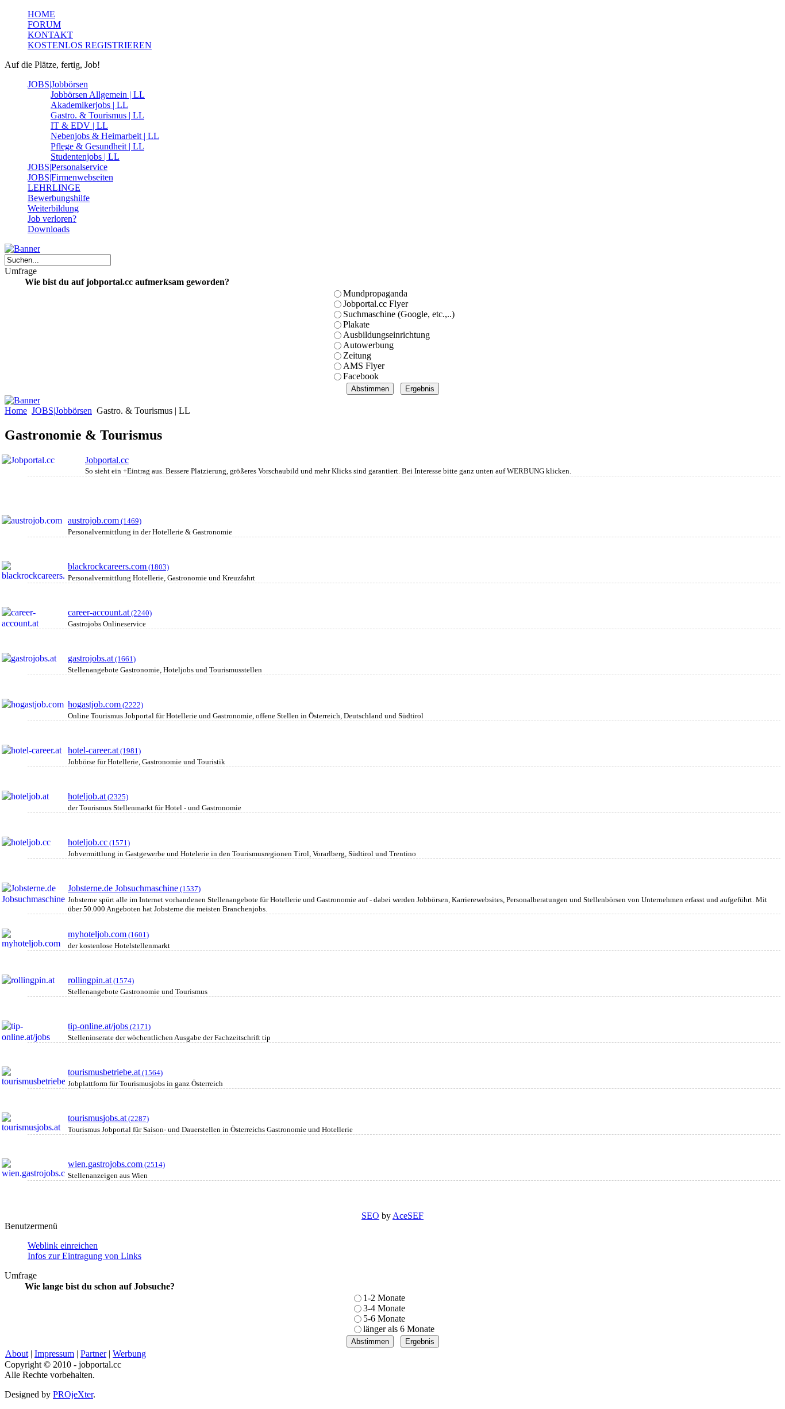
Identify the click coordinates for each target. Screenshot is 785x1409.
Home (16, 410)
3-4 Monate (384, 1308)
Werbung (129, 1353)
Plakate (356, 324)
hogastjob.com (105, 704)
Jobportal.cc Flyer (375, 304)
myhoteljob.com (108, 934)
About (16, 1353)
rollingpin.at (101, 980)
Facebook (361, 376)
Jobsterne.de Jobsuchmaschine (134, 888)
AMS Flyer (363, 366)
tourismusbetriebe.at (115, 1072)
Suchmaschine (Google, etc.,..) (399, 314)
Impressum (54, 1353)
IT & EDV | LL (79, 125)
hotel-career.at (104, 750)
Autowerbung (368, 345)
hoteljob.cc (99, 842)
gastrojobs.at (102, 658)
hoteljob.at (98, 796)
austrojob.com (104, 520)
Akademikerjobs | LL (89, 105)
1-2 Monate (384, 1298)
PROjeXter (73, 1394)
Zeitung (357, 355)
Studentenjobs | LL (85, 156)
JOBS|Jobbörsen (62, 410)
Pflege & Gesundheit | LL (97, 146)
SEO (370, 1216)
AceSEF (408, 1216)
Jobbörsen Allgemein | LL (98, 94)
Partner (93, 1353)
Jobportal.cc (107, 460)
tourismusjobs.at (108, 1118)
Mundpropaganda (375, 293)
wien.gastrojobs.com (116, 1164)
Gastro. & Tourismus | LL (97, 115)
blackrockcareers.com (118, 566)
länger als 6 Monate (398, 1329)
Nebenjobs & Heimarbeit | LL (105, 136)
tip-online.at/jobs (109, 1026)
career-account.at (110, 612)
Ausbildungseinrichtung (386, 335)
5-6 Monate (384, 1318)
